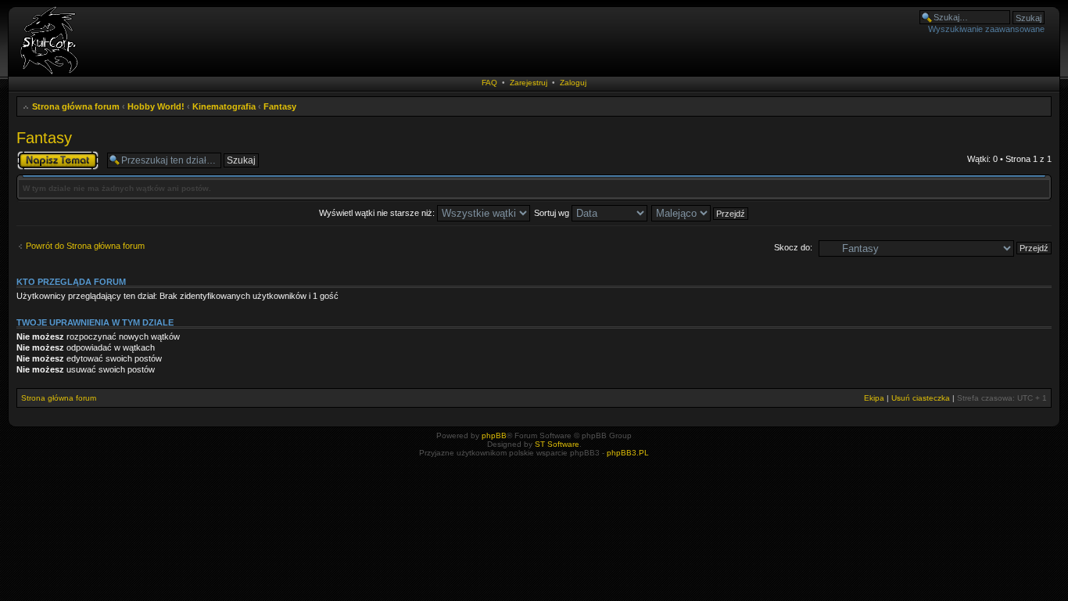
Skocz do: (793, 247)
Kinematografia (224, 106)
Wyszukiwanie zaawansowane (986, 29)
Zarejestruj (528, 82)
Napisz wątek (42, 155)
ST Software (557, 444)
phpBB (494, 435)
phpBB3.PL (628, 452)
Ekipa (874, 398)
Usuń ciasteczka (920, 398)
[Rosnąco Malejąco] (700, 213)
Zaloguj (573, 82)
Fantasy (279, 106)
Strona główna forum (76, 106)
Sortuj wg (553, 213)
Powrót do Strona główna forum (85, 245)
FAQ (489, 82)
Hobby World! (156, 106)
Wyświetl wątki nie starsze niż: (378, 213)
